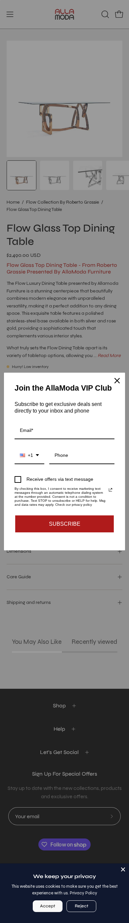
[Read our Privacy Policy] (110, 490)
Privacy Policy (83, 893)
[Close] (123, 869)
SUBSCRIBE (64, 524)
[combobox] (29, 455)
